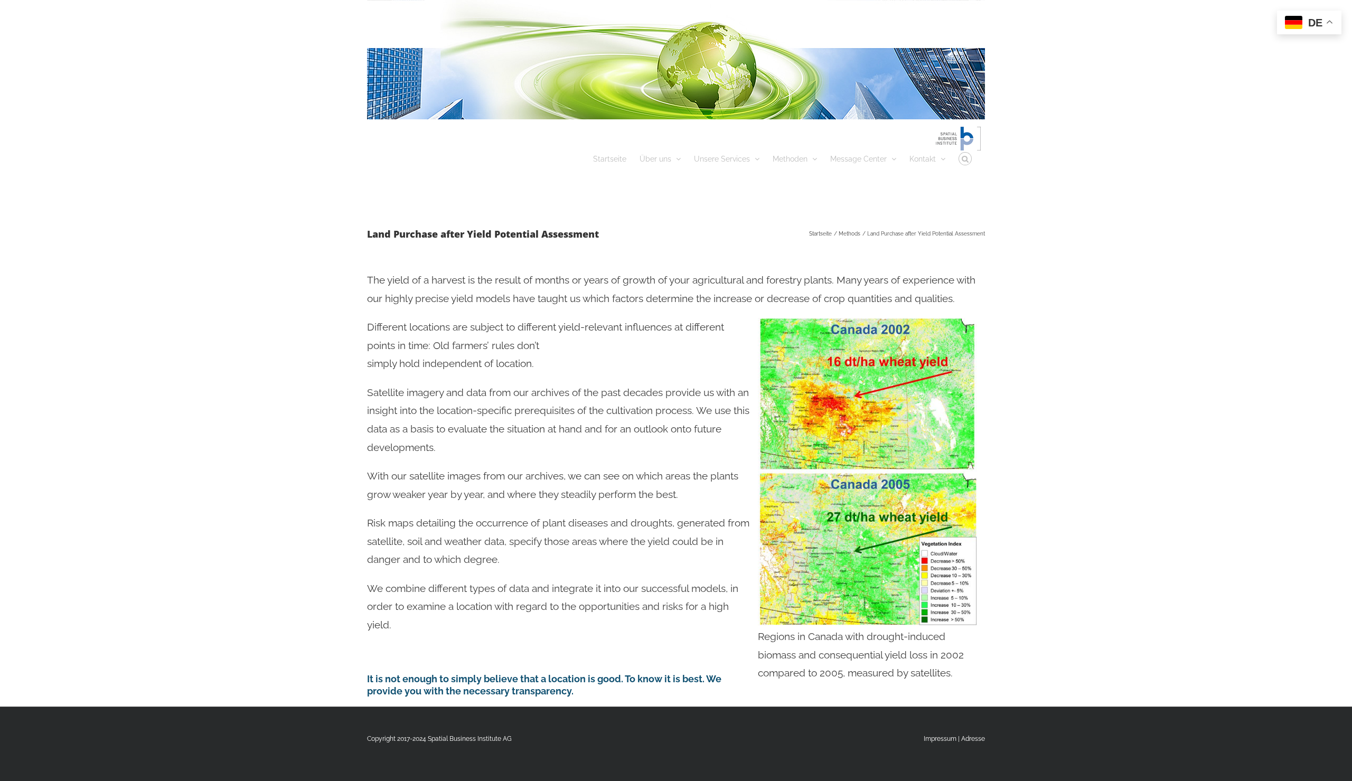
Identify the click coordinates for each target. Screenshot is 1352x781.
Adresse (973, 738)
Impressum (940, 738)
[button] (965, 157)
